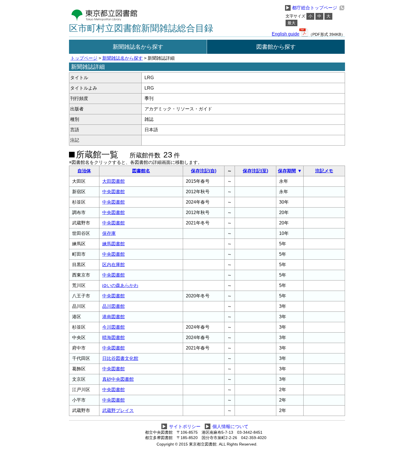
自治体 (84, 170)
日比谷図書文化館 (120, 358)
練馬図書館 (113, 243)
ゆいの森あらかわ (120, 285)
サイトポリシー (185, 426)
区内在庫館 (113, 264)
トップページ (83, 58)
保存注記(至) (255, 170)
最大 (291, 23)
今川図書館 (113, 327)
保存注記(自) (203, 170)
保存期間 (287, 170)
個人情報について (230, 426)
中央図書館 (113, 191)
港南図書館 (113, 316)
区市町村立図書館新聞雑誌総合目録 (141, 28)
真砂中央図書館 (118, 379)
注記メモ (324, 170)
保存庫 (109, 233)
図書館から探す (276, 47)
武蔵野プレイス (118, 410)
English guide (285, 34)
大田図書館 (113, 181)
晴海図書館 (113, 337)
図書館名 (141, 170)
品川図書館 (113, 306)
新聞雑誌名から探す (138, 47)
